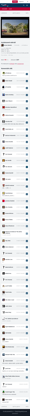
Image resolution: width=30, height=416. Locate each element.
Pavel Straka (8, 292)
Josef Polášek (8, 286)
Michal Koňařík (9, 360)
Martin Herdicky (9, 94)
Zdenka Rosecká (9, 115)
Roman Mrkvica (9, 213)
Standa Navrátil (9, 173)
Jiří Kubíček (8, 87)
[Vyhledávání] (24, 5)
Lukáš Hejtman (9, 148)
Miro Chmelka (8, 207)
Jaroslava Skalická (9, 201)
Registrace (21, 1)
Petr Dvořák (8, 160)
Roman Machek (8, 45)
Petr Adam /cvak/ (9, 300)
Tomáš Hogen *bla (10, 392)
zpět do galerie (16, 13)
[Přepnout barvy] (27, 1)
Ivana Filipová (8, 101)
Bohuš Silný (8, 312)
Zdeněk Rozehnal (9, 185)
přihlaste (12, 63)
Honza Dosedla (9, 141)
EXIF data (10, 55)
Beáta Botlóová (9, 267)
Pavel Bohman (9, 193)
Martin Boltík (8, 399)
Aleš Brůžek (8, 333)
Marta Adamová (9, 247)
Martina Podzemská (10, 135)
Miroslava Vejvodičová (11, 107)
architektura (25, 45)
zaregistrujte (20, 63)
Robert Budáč (8, 80)
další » (27, 13)
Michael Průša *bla (10, 354)
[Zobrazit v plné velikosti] (15, 27)
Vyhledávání (15, 413)
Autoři (10, 9)
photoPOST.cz (10, 411)
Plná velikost (4, 55)
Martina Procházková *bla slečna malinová (13, 232)
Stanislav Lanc (8, 259)
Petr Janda (8, 179)
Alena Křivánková (9, 226)
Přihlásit (15, 1)
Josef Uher (8, 368)
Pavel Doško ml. (9, 129)
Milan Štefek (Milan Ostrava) (12, 376)
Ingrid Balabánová (9, 326)
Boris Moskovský (9, 347)
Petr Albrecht (8, 166)
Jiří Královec (8, 73)
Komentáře (4, 9)
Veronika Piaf (8, 121)
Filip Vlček (7, 240)
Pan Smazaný (8, 154)
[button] (27, 5)
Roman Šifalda (9, 219)
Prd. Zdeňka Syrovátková (11, 318)
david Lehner (8, 306)
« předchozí (4, 13)
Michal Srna (8, 273)
